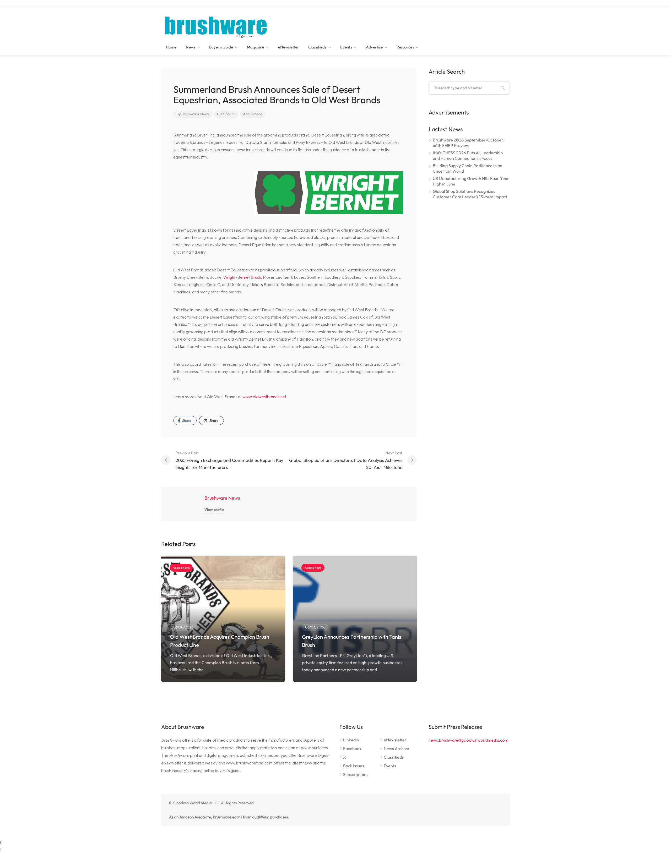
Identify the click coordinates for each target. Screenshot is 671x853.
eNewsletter (288, 47)
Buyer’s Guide (221, 47)
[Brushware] (216, 25)
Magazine (255, 47)
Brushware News (195, 114)
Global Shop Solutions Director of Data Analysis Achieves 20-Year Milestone (345, 460)
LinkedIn (351, 739)
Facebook (352, 748)
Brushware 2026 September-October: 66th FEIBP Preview (468, 142)
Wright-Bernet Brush (242, 277)
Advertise (374, 47)
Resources (405, 47)
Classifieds (317, 47)
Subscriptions (355, 774)
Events (346, 47)
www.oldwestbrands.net (264, 396)
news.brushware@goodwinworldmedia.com (468, 740)
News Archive (396, 748)
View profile (214, 509)
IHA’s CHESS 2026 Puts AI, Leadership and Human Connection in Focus (468, 155)
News (190, 47)
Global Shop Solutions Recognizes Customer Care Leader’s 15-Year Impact (470, 194)
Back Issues (353, 765)
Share (186, 420)
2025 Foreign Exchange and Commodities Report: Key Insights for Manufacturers (229, 460)
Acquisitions (252, 114)
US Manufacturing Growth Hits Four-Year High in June (471, 181)
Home (171, 47)
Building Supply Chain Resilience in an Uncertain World (467, 168)
